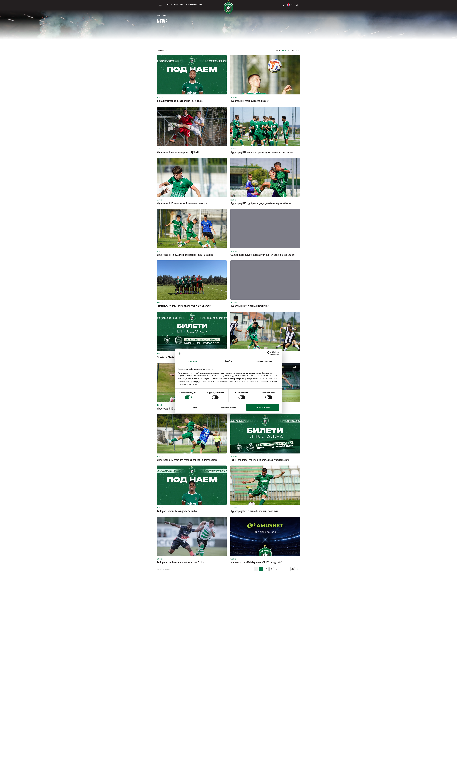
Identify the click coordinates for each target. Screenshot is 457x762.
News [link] (164, 15)
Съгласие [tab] (193, 361)
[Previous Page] (298, 569)
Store (176, 5)
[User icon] (297, 4)
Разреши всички (263, 407)
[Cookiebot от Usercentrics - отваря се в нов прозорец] (269, 353)
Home (159, 15)
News (182, 5)
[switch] (215, 397)
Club (200, 5)
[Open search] (282, 4)
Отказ (194, 407)
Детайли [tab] (228, 361)
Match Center (191, 5)
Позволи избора (228, 407)
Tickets (169, 5)
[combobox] (290, 4)
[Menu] (160, 4)
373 (292, 569)
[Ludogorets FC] (228, 7)
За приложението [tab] (264, 361)
